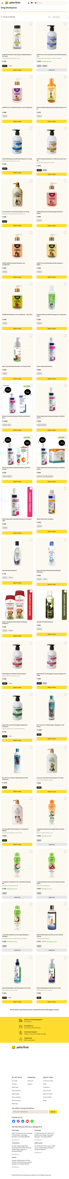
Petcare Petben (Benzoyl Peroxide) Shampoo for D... (51, 108)
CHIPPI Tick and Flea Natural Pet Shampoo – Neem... (50, 263)
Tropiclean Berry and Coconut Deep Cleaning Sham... (50, 882)
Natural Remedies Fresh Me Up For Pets (49, 988)
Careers (30, 1084)
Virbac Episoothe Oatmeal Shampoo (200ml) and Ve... (16, 468)
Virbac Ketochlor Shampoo (45, 519)
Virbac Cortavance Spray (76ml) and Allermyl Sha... (16, 417)
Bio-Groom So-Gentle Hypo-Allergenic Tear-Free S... (51, 725)
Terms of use (47, 1090)
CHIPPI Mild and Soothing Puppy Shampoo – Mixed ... (50, 212)
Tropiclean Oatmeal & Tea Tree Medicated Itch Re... (16, 882)
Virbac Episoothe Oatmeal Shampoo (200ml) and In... (51, 468)
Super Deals (15, 1094)
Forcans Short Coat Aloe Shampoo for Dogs (15, 211)
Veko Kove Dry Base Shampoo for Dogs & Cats (16, 366)
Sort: (49, 17)
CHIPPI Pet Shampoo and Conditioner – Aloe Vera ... (17, 315)
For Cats (14, 1084)
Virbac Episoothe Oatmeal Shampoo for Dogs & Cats (16, 519)
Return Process (47, 1094)
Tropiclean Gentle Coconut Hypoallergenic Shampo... (15, 935)
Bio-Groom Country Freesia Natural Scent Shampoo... (15, 778)
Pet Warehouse (12, 3)
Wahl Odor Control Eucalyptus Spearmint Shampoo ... (15, 725)
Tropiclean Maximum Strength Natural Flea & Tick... (50, 829)
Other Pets (15, 1087)
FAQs (44, 1084)
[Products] (17, 21)
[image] (17, 38)
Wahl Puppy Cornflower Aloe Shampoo (14, 673)
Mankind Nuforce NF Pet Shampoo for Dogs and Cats (51, 315)
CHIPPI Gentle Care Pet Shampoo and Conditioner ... (13, 263)
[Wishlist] (32, 3)
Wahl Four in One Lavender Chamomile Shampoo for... (52, 55)
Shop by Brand (16, 1090)
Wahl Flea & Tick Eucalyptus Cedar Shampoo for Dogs (51, 674)
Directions (15, 1140)
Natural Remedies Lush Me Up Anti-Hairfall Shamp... (50, 935)
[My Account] (29, 3)
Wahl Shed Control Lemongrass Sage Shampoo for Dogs (16, 55)
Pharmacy (15, 1103)
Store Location (16, 1097)
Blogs (45, 1100)
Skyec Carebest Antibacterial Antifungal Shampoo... (14, 622)
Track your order (48, 1081)
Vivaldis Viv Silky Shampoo (45, 622)
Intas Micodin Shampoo (9, 570)
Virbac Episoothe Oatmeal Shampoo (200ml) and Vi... (51, 417)
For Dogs (14, 1081)
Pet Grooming (16, 1100)
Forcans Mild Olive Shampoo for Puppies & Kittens (15, 829)
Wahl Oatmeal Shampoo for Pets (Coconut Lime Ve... (51, 159)
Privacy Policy (47, 1097)
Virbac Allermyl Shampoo (44, 366)
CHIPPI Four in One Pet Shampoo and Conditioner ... (17, 108)
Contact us (46, 1087)
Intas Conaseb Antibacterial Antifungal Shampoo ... (49, 571)
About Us (30, 1081)
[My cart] (35, 3)
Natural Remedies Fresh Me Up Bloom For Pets (16, 988)
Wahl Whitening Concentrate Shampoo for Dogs (17, 159)
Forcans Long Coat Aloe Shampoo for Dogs (50, 778)
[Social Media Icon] (13, 1121)
